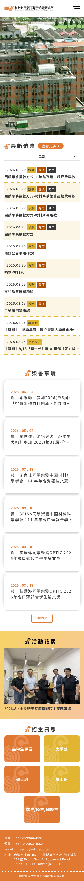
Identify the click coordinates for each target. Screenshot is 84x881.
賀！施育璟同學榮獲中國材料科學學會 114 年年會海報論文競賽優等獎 (42, 478)
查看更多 (51, 145)
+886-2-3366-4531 (28, 839)
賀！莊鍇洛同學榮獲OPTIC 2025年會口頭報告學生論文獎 (41, 593)
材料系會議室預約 (19, 291)
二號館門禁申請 (17, 310)
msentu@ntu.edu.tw (33, 850)
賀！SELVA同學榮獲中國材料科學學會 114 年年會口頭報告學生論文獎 (42, 516)
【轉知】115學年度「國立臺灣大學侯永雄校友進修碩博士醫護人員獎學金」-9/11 (40, 329)
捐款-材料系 (14, 272)
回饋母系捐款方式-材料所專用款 (30, 215)
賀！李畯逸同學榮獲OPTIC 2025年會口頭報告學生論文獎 (41, 555)
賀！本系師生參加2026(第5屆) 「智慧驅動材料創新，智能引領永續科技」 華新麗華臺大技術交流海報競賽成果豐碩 (41, 400)
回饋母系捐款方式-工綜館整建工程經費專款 (39, 176)
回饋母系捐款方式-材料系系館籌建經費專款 (39, 195)
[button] (7, 680)
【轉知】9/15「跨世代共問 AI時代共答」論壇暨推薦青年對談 (41, 348)
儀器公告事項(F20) (20, 253)
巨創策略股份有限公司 (51, 877)
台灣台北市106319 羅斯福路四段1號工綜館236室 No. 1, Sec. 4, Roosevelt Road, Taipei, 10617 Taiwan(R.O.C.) (45, 860)
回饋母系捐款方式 (19, 234)
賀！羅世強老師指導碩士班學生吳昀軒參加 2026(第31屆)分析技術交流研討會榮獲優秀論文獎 (41, 439)
